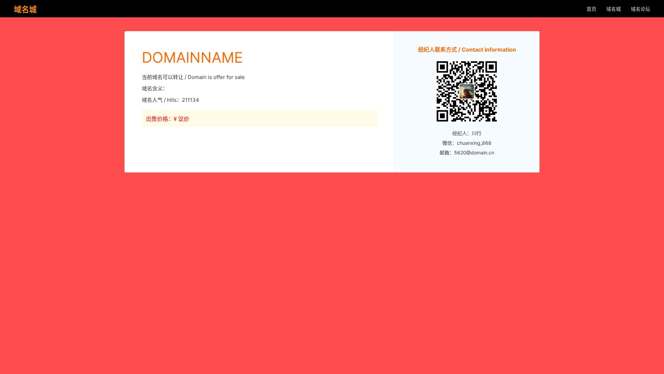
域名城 (613, 9)
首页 (591, 9)
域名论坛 (640, 9)
